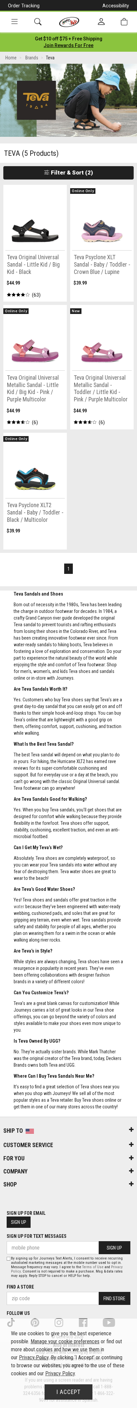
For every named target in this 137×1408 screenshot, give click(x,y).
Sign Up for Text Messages (37, 1236)
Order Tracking (24, 5)
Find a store (20, 1287)
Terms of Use (92, 1267)
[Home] (69, 22)
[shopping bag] (124, 22)
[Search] (38, 22)
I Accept (68, 1392)
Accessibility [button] (115, 5)
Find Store (114, 1298)
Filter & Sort (71, 172)
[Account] (101, 22)
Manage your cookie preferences (65, 1341)
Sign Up (18, 1222)
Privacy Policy (34, 1357)
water (19, 906)
